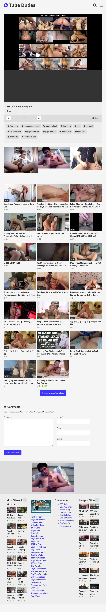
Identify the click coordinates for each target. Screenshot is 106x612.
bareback (67, 126)
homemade (66, 131)
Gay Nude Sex (65, 515)
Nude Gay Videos (67, 521)
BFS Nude (64, 504)
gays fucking (50, 131)
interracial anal (30, 137)
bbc (78, 126)
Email (60, 428)
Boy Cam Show (66, 507)
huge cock (81, 131)
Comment (8, 417)
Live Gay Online (66, 518)
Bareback (14, 126)
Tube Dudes (21, 5)
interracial (14, 137)
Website (60, 439)
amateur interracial (32, 126)
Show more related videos (53, 393)
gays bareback (33, 131)
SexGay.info (65, 523)
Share (97, 118)
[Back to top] (97, 604)
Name (60, 417)
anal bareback (51, 126)
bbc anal (89, 126)
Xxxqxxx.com (65, 526)
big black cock (15, 131)
